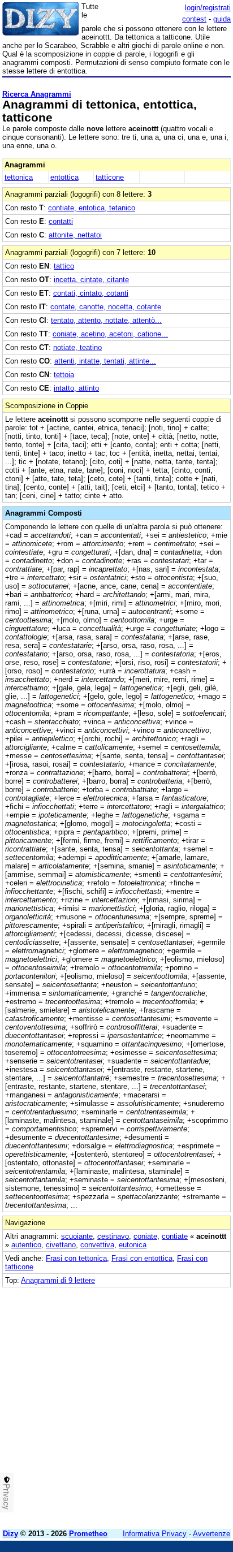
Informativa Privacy (155, 1533)
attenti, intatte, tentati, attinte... (105, 361)
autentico (26, 1244)
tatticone (110, 177)
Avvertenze (211, 1533)
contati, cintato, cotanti (90, 293)
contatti (61, 221)
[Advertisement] (116, 1403)
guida (222, 19)
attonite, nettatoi (75, 235)
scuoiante (77, 1236)
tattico (64, 266)
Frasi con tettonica (76, 1258)
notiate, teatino (77, 347)
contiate (175, 1236)
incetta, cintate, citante (91, 279)
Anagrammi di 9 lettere (58, 1280)
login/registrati (208, 7)
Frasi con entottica (141, 1258)
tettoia (64, 374)
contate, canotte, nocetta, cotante (105, 306)
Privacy (6, 1497)
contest (194, 19)
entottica (64, 177)
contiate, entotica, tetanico (91, 208)
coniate (145, 1236)
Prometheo (88, 1533)
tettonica (19, 177)
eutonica (132, 1244)
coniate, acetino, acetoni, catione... (110, 334)
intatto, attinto (76, 388)
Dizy (10, 1533)
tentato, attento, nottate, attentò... (106, 320)
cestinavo (113, 1236)
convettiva (97, 1244)
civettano (61, 1244)
